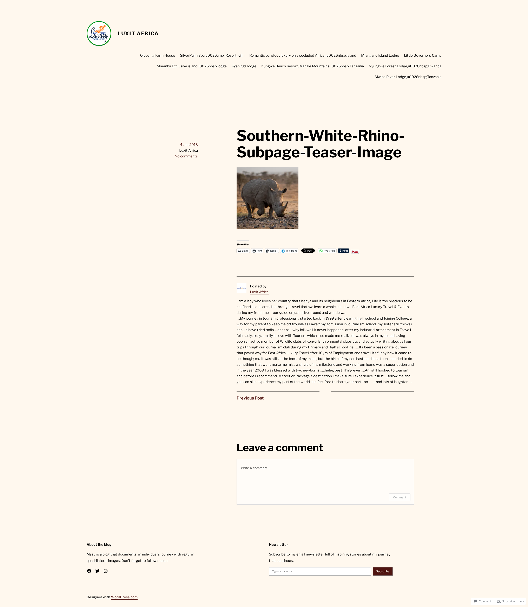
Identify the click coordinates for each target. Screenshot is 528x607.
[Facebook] (89, 570)
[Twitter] (97, 570)
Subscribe (382, 571)
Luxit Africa (138, 33)
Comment (399, 497)
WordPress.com (124, 597)
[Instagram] (105, 570)
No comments (186, 156)
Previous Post (250, 398)
